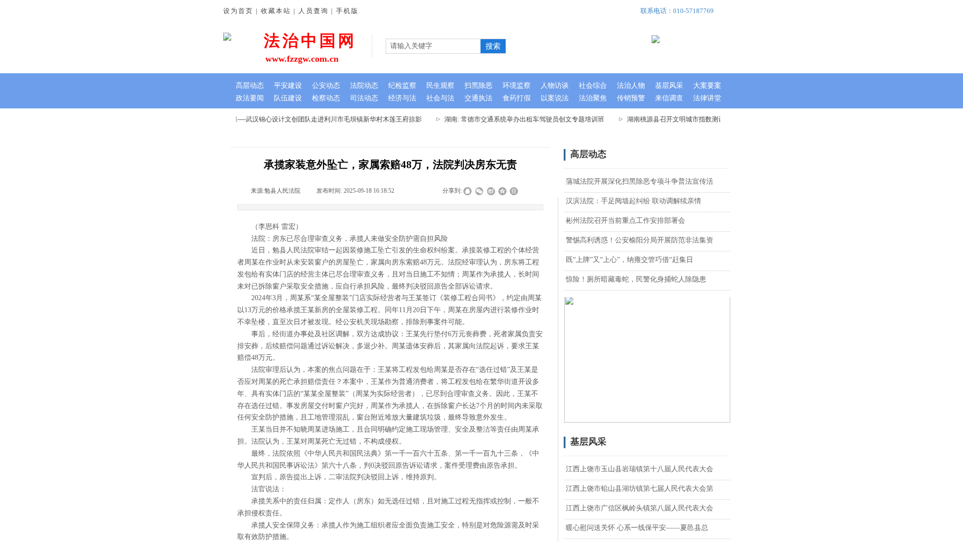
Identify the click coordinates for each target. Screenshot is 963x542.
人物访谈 (555, 85)
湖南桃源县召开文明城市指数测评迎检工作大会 (689, 119)
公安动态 (326, 85)
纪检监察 (402, 85)
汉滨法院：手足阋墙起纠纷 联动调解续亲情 (633, 201)
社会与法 (440, 98)
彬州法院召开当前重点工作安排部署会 (625, 220)
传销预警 (631, 98)
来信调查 (669, 98)
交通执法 (478, 98)
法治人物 (631, 85)
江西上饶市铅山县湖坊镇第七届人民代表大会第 (639, 488)
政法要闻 (250, 98)
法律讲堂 (707, 98)
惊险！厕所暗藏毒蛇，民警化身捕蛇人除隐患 (636, 279)
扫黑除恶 (478, 85)
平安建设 (288, 85)
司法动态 (364, 98)
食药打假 (517, 98)
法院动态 (364, 85)
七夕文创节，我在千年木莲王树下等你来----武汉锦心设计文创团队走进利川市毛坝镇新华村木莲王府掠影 (265, 119)
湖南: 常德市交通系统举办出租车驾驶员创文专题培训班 (518, 119)
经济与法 (402, 98)
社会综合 (593, 85)
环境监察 (517, 85)
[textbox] (433, 46)
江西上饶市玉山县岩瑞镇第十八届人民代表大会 (639, 469)
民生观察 (440, 85)
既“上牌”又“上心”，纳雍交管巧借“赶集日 (629, 259)
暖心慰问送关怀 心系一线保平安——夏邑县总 (637, 527)
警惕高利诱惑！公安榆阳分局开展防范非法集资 (639, 240)
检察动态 (326, 98)
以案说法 (555, 98)
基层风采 (669, 85)
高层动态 (250, 85)
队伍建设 (288, 98)
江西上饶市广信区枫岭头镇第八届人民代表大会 (639, 508)
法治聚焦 (593, 98)
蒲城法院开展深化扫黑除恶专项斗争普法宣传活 (639, 181)
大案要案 (707, 85)
